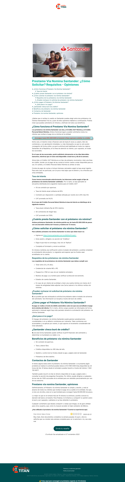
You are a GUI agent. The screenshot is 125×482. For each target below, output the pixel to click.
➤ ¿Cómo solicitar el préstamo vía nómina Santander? (50, 96)
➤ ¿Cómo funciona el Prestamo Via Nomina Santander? (51, 89)
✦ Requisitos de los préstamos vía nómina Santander (53, 98)
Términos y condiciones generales (72, 468)
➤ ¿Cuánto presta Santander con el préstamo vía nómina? (52, 93)
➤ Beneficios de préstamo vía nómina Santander (49, 109)
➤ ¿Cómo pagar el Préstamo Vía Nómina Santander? (50, 102)
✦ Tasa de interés (41, 91)
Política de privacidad (68, 470)
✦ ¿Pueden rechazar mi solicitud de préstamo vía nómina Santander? (59, 100)
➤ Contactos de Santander (41, 111)
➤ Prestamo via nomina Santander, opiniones (47, 113)
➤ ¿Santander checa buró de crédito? (45, 107)
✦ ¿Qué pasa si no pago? (43, 104)
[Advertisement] (62, 28)
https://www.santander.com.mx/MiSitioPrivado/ (59, 235)
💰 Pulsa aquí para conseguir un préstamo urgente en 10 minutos (62, 481)
